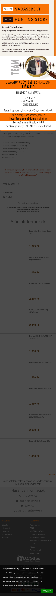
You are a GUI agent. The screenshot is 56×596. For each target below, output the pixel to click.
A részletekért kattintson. (31, 585)
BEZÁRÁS (47, 591)
